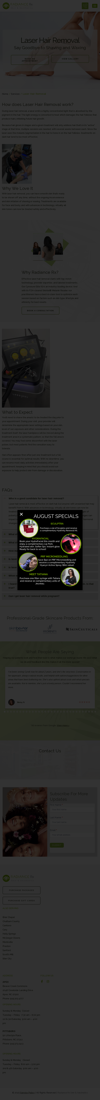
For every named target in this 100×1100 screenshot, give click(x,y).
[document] (50, 550)
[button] (21, 514)
